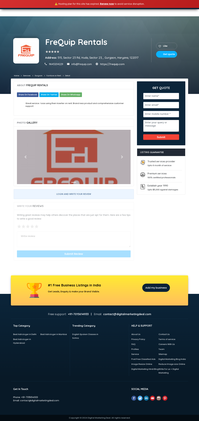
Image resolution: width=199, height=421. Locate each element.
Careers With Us (167, 344)
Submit (161, 137)
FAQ (133, 344)
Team (161, 349)
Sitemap (163, 354)
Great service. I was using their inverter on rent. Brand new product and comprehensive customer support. (74, 105)
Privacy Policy (138, 339)
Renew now (107, 3)
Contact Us (164, 334)
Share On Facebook (28, 94)
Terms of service (167, 339)
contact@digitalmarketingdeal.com (39, 400)
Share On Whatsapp (70, 94)
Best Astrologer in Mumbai (53, 334)
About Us (135, 334)
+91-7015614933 (29, 397)
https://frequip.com (112, 64)
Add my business (156, 288)
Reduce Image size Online (172, 364)
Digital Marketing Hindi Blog (145, 369)
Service (135, 354)
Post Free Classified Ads (143, 359)
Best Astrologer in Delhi (24, 334)
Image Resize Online (141, 364)
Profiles (135, 349)
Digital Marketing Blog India (172, 359)
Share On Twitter (49, 94)
